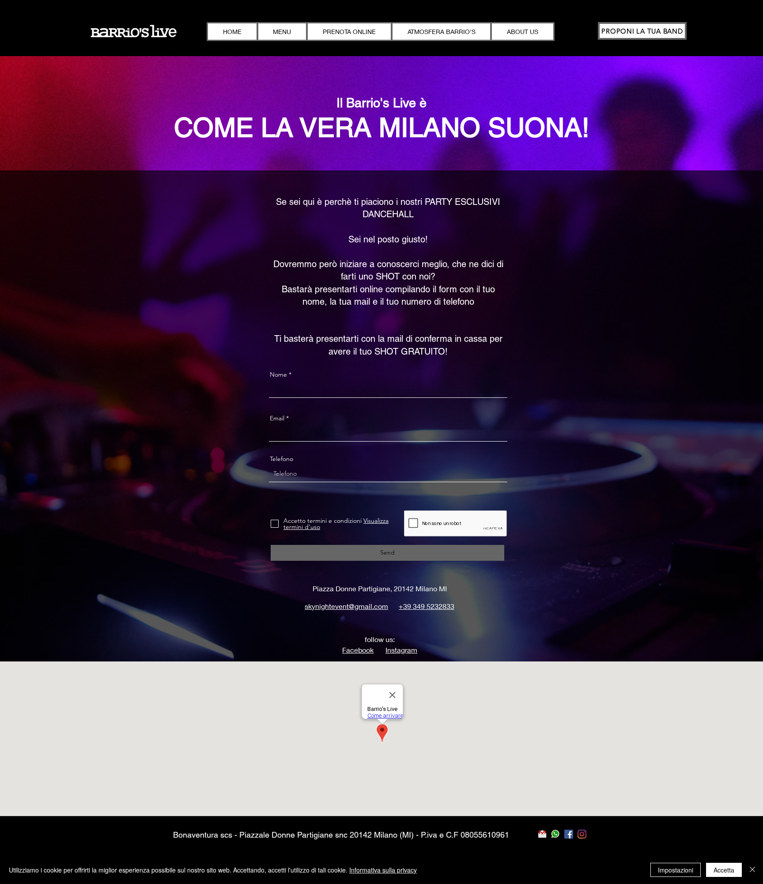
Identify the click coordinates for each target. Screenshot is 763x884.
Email (277, 418)
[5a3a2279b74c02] (542, 834)
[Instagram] (582, 834)
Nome (278, 374)
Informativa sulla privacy (383, 869)
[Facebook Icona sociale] (568, 834)
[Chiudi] (752, 870)
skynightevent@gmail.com (346, 606)
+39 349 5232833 (426, 606)
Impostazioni (675, 869)
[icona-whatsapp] (555, 834)
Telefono (281, 459)
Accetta (724, 869)
